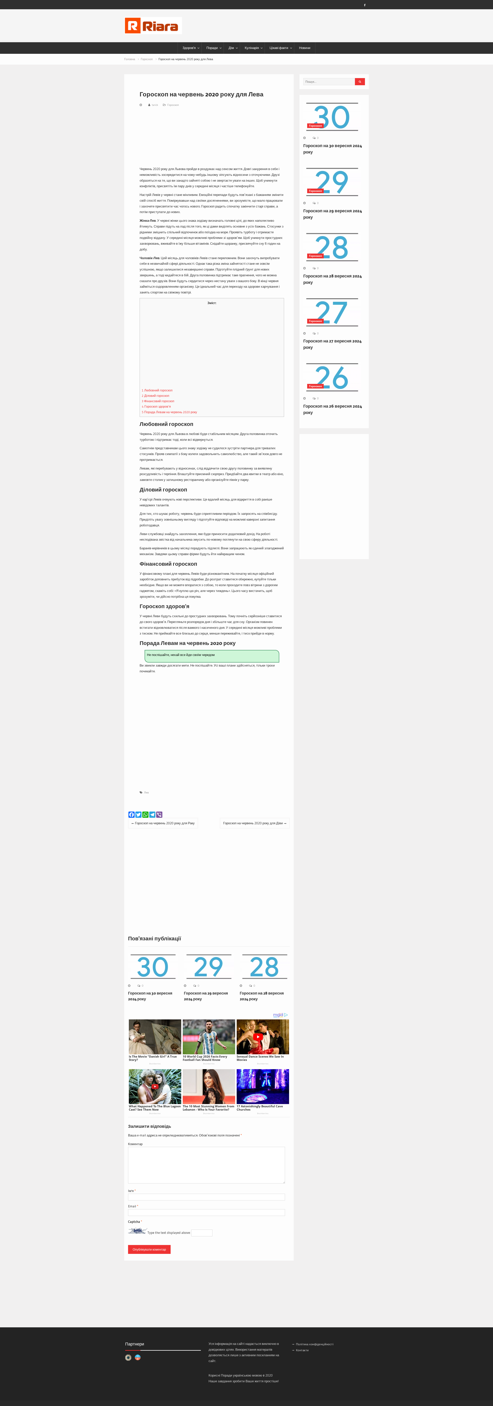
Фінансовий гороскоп (158, 401)
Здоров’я (189, 48)
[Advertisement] (212, 137)
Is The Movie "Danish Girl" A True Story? (153, 1058)
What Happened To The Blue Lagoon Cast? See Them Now (155, 1107)
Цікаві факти (279, 48)
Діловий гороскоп (155, 396)
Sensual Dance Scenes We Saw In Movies (260, 1058)
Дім (231, 48)
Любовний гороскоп (157, 390)
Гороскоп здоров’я (156, 406)
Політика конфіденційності (315, 1344)
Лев (146, 792)
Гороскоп (173, 105)
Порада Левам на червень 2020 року (169, 412)
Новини (304, 48)
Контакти (302, 1350)
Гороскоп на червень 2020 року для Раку (165, 823)
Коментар (135, 1144)
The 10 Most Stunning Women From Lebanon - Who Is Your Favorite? (208, 1107)
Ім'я (132, 1191)
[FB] (365, 5)
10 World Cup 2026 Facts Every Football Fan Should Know (205, 1058)
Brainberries (155, 1063)
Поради (212, 48)
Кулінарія (252, 48)
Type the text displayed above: (168, 1233)
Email (133, 1206)
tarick (155, 105)
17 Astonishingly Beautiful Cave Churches (260, 1107)
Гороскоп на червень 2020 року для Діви (253, 823)
